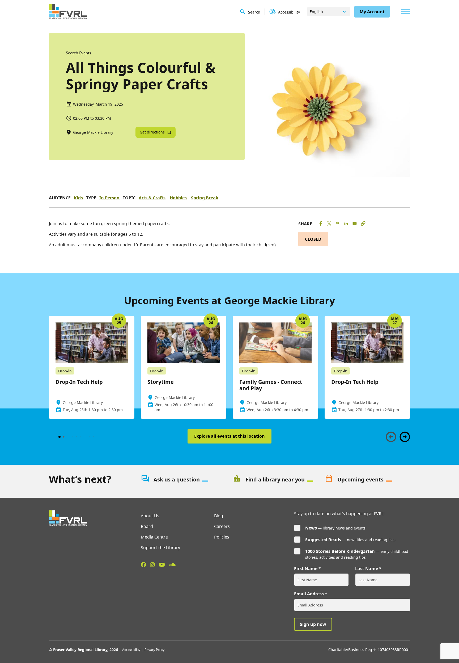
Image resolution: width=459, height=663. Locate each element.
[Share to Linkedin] (346, 223)
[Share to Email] (354, 223)
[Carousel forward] (405, 437)
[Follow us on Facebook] (143, 564)
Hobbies (178, 198)
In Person (109, 198)
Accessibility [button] (289, 12)
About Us (150, 516)
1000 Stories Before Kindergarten (340, 551)
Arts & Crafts (152, 198)
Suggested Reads (323, 540)
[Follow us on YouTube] (162, 564)
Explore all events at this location (229, 436)
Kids (78, 198)
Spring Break (204, 198)
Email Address (309, 594)
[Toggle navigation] (404, 11)
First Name (305, 568)
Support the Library (160, 547)
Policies (221, 537)
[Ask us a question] (183, 479)
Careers (222, 526)
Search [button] (254, 12)
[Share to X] (329, 223)
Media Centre (154, 537)
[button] (363, 223)
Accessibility (131, 649)
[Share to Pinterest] (337, 223)
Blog (218, 516)
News (311, 528)
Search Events (78, 52)
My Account (372, 12)
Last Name (366, 568)
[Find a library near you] (275, 479)
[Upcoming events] (367, 479)
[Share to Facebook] (320, 223)
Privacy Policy (154, 649)
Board (147, 526)
